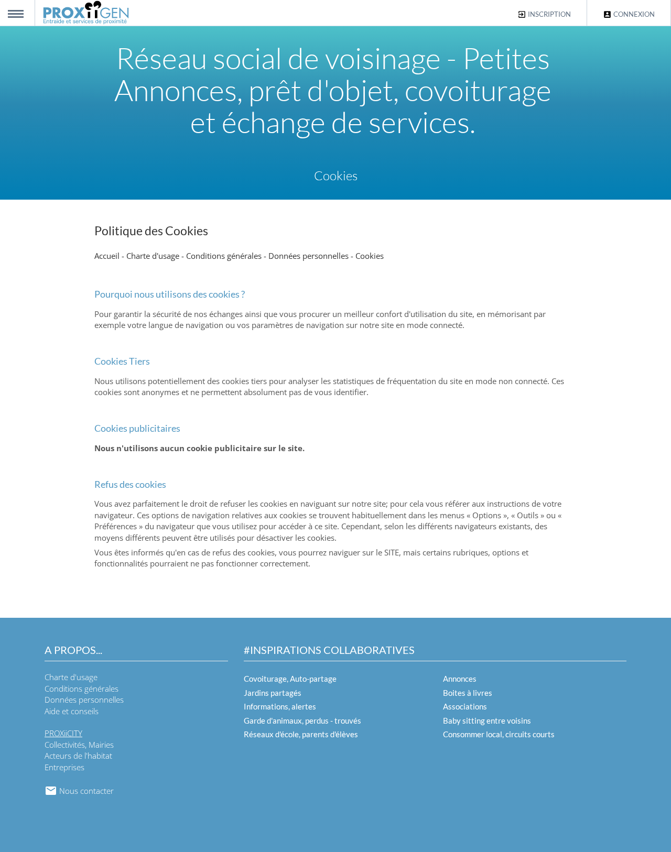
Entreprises (64, 767)
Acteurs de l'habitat (78, 755)
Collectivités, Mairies (79, 744)
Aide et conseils (72, 711)
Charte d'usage (152, 255)
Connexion (633, 14)
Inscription (548, 14)
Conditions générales (224, 255)
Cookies (369, 255)
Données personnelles (308, 255)
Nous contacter (85, 790)
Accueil (107, 255)
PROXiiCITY (63, 733)
